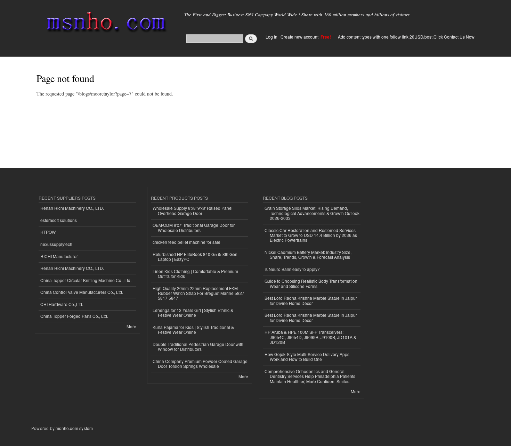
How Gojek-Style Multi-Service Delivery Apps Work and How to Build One (307, 356)
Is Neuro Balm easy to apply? (292, 269)
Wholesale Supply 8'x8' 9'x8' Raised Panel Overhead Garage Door (193, 210)
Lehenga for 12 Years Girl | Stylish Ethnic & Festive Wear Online (193, 312)
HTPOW (48, 232)
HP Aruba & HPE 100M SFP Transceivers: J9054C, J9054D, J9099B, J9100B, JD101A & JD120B (310, 337)
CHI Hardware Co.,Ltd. (61, 304)
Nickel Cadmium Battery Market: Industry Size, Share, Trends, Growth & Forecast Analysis (308, 254)
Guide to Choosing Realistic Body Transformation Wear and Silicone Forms (311, 283)
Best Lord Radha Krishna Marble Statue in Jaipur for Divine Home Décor (311, 300)
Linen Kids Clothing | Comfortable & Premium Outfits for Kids (195, 273)
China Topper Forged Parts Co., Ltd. (74, 316)
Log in (271, 37)
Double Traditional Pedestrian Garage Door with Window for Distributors (198, 346)
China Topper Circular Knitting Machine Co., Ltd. (85, 280)
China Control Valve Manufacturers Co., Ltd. (81, 292)
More (131, 326)
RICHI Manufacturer (59, 256)
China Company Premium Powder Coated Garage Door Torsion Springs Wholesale (200, 363)
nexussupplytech (56, 244)
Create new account (300, 37)
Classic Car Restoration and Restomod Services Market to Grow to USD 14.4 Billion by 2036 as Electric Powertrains (311, 235)
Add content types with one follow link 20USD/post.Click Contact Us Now (406, 37)
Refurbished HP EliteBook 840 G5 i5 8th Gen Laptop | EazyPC (195, 256)
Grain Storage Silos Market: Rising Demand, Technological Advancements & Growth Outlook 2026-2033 (312, 213)
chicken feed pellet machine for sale (186, 242)
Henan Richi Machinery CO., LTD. (72, 208)
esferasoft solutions (58, 220)
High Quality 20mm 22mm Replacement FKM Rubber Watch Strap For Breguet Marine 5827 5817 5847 (198, 293)
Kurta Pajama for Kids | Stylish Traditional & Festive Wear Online (193, 329)
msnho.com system (74, 428)
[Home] (105, 23)
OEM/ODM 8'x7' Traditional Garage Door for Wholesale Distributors (194, 227)
